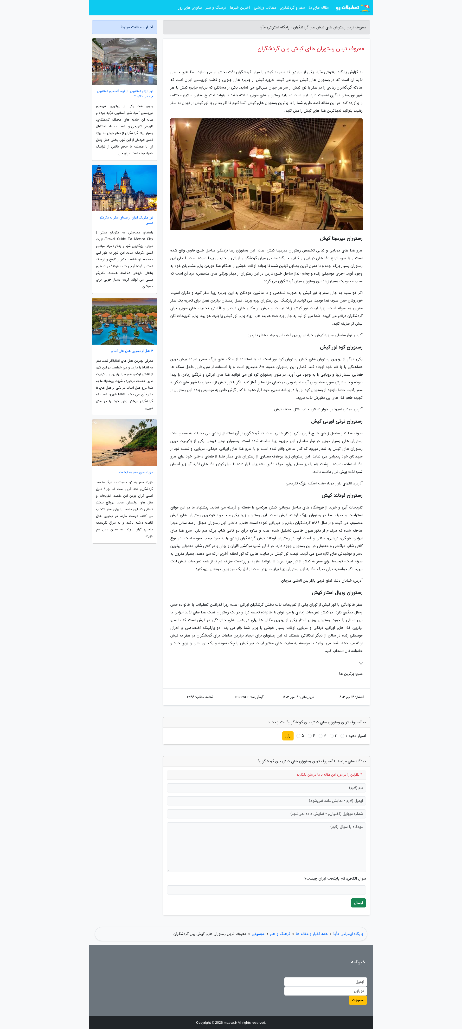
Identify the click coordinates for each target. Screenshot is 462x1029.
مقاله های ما (319, 8)
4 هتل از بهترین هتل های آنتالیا (132, 351)
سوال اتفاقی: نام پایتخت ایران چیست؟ (335, 878)
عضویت (358, 1000)
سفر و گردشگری (292, 8)
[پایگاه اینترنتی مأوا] (352, 7)
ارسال (358, 903)
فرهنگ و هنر (216, 8)
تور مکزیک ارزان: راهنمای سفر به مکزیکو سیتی (126, 220)
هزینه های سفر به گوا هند (135, 472)
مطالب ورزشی (265, 8)
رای (287, 736)
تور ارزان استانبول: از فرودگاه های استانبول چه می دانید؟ (125, 94)
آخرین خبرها (240, 8)
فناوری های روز (190, 8)
